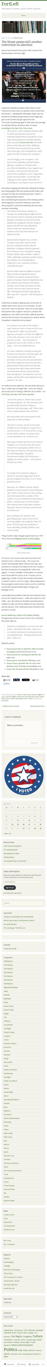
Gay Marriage (8, 1073)
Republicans (20, 698)
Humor (6, 1096)
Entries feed (8, 1222)
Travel (6, 1174)
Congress (7, 1036)
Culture (6, 1040)
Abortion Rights (11, 696)
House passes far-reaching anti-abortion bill (24, 654)
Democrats (20, 696)
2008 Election (8, 961)
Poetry (6, 1126)
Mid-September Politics (12, 854)
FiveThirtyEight (8, 1262)
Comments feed (9, 1226)
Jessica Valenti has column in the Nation (17, 615)
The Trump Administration (13, 1171)
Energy (6, 1058)
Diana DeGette (29, 696)
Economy (7, 1051)
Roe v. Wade (28, 698)
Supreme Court (9, 1156)
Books (6, 1002)
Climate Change (9, 1032)
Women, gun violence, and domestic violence (19, 920)
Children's (7, 1021)
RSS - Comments (9, 1244)
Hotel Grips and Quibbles (12, 846)
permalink (5, 700)
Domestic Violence (10, 1044)
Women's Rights (37, 694)
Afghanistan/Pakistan (11, 987)
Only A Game (8, 1273)
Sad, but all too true (37, 706)
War (5, 1193)
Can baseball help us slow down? (15, 861)
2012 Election (8, 969)
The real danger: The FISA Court (14, 928)
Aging (6, 991)
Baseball (7, 995)
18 (12, 824)
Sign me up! (10, 888)
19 (18, 824)
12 (18, 820)
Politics (20, 694)
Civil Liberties (8, 1025)
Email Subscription (12, 871)
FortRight (7, 1266)
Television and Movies (11, 1163)
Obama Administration (11, 1118)
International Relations (11, 1100)
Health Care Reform (10, 1081)
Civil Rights (7, 1029)
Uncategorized (9, 1178)
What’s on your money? (10, 706)
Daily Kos (7, 1258)
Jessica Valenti (39, 696)
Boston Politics (9, 1010)
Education (7, 1055)
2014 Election (8, 972)
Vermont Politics (9, 1189)
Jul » (10, 833)
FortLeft (10, 4)
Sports (6, 1152)
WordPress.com (9, 1230)
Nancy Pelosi (6, 698)
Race (5, 1141)
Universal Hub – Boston (12, 1281)
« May (6, 833)
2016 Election (8, 976)
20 (23, 824)
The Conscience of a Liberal (13, 1277)
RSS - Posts (7, 1241)
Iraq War (7, 1103)
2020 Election (8, 984)
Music (6, 1107)
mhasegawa (18, 38)
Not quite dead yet (10, 924)
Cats (5, 1017)
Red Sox (6, 1144)
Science (6, 1148)
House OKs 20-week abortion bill (19, 669)
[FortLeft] (24, 32)
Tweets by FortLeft (10, 949)
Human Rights (8, 1092)
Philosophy (7, 1122)
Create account (9, 1215)
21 (29, 824)
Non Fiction (7, 1115)
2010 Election (8, 965)
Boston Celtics (8, 1006)
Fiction (6, 1066)
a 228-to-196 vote (26, 142)
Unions (6, 1182)
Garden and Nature (10, 1070)
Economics (7, 1047)
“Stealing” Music (9, 857)
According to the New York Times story (17, 128)
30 (40, 828)
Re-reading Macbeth (10, 850)
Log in (6, 1218)
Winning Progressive (11, 1285)
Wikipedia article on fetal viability (27, 539)
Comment (34, 743)
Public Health (8, 1133)
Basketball (7, 999)
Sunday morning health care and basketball (18, 917)
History (6, 1085)
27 (23, 828)
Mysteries (7, 1111)
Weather (7, 1197)
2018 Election (8, 980)
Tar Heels (7, 1159)
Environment (8, 1062)
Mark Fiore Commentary (12, 1270)
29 (35, 828)
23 (40, 824)
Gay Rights (7, 1077)
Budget (6, 1014)
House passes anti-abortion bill (19, 660)
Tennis (6, 1167)
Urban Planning (9, 1186)
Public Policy (27, 694)
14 (29, 820)
